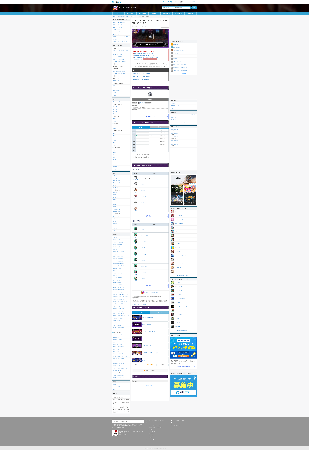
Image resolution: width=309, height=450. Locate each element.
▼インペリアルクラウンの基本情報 (141, 73)
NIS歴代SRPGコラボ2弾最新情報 (119, 61)
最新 (189, 114)
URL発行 (151, 364)
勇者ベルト (143, 184)
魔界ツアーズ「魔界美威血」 (119, 59)
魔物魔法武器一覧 (116, 211)
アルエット (115, 95)
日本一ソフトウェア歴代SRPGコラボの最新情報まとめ (146, 57)
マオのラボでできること (118, 242)
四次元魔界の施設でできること (119, 258)
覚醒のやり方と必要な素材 (118, 299)
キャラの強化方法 (116, 246)
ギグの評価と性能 (176, 55)
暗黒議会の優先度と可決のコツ (119, 263)
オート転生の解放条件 (117, 277)
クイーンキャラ (116, 145)
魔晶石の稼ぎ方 (116, 337)
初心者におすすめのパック (118, 377)
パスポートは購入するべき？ (119, 375)
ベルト (135, 185)
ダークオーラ (143, 272)
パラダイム (143, 202)
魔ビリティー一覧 (116, 182)
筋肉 (136, 210)
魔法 (136, 280)
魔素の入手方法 (116, 351)
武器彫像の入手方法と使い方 (119, 358)
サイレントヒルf (178, 314)
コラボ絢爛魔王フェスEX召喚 (119, 71)
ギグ (114, 85)
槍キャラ (115, 154)
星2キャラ (115, 111)
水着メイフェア (116, 80)
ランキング (193, 114)
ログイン (194, 1)
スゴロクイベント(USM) (118, 54)
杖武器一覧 (115, 206)
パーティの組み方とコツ (118, 322)
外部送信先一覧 (176, 425)
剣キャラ (115, 150)
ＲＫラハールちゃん (117, 88)
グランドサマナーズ (179, 263)
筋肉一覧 (115, 228)
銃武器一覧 (115, 201)
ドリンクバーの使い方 (117, 325)
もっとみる (183, 122)
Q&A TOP (173, 103)
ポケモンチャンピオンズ (180, 286)
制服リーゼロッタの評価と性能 (179, 64)
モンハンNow (177, 243)
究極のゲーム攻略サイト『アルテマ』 (157, 420)
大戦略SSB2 (177, 326)
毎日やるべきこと (116, 239)
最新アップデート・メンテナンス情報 (120, 36)
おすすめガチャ (178, 13)
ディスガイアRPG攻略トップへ (151, 292)
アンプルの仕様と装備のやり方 (119, 261)
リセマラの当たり (130, 13)
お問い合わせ (151, 433)
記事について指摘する (151, 370)
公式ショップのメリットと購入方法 (120, 41)
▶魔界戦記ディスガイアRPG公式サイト (140, 304)
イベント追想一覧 (116, 280)
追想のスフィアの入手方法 (118, 346)
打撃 (136, 274)
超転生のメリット (116, 249)
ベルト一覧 (115, 218)
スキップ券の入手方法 (117, 344)
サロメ (114, 92)
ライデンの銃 (143, 254)
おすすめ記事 (141, 312)
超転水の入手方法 (116, 349)
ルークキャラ (115, 138)
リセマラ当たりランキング (118, 27)
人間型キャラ (115, 118)
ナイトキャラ (115, 142)
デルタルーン (177, 322)
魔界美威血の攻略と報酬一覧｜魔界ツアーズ (144, 55)
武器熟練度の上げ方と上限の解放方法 (120, 296)
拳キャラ (115, 152)
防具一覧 (115, 178)
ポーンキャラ (115, 135)
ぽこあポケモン (178, 282)
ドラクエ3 (177, 318)
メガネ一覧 (115, 225)
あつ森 (176, 310)
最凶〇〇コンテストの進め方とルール (120, 294)
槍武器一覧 (115, 197)
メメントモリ (177, 271)
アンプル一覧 (115, 187)
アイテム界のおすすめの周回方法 (180, 70)
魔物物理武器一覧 (116, 209)
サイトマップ (151, 435)
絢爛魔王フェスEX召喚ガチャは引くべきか (143, 53)
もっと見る (183, 73)
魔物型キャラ (115, 121)
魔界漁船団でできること (118, 268)
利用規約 (150, 429)
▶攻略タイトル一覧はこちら (183, 275)
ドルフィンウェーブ (179, 215)
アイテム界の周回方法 (117, 244)
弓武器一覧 (115, 199)
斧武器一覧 (115, 204)
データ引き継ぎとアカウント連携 (119, 284)
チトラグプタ (143, 241)
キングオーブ (143, 196)
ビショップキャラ (116, 140)
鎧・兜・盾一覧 (116, 216)
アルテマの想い (152, 423)
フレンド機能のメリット (118, 256)
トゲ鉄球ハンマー (144, 260)
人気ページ (159, 312)
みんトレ (176, 227)
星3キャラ (115, 109)
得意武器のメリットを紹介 (118, 308)
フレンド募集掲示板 (117, 386)
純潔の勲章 (143, 278)
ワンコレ (176, 259)
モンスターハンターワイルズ (181, 306)
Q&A (114, 389)
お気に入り (163, 364)
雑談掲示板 (190, 13)
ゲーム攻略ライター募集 (178, 420)
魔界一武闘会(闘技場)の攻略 (118, 289)
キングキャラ (115, 133)
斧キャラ (115, 161)
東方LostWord (178, 267)
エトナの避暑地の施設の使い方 (119, 265)
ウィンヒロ (177, 235)
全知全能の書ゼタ (116, 90)
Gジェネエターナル (179, 223)
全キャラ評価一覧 (116, 101)
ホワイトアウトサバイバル (180, 255)
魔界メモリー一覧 (116, 180)
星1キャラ (115, 113)
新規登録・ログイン (175, 105)
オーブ (135, 198)
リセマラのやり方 (142, 13)
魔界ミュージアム (116, 270)
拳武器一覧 (115, 194)
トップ (118, 13)
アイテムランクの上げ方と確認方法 (120, 301)
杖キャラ (115, 164)
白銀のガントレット (145, 235)
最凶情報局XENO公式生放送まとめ (120, 39)
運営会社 (150, 437)
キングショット (178, 239)
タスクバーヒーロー (179, 290)
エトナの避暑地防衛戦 (117, 56)
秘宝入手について (174, 117)
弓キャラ (115, 157)
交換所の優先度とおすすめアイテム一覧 (121, 315)
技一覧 (114, 185)
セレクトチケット (174, 119)
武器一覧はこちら (150, 285)
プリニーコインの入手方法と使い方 (120, 368)
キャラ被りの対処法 (117, 282)
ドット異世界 (177, 251)
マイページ (173, 108)
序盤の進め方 (115, 237)
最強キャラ (154, 13)
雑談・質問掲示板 (176, 47)
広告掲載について (152, 431)
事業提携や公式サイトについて (155, 427)
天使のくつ (143, 190)
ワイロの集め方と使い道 (118, 353)
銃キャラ (115, 159)
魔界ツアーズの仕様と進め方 (119, 327)
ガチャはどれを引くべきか (118, 31)
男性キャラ (115, 126)
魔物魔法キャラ (116, 169)
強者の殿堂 (115, 275)
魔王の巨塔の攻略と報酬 (118, 318)
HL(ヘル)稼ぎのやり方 (117, 334)
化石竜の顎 (143, 247)
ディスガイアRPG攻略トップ (119, 22)
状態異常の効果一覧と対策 (118, 287)
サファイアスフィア (179, 211)
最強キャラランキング (117, 24)
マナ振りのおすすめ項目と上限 (119, 303)
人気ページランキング (177, 61)
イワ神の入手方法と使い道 (118, 363)
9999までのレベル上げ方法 (118, 251)
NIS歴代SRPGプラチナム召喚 (119, 73)
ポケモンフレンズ (178, 247)
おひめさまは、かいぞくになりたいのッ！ (120, 51)
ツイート (138, 364)
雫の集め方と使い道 (117, 370)
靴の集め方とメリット (117, 365)
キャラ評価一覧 (166, 13)
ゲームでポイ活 (166, 1)
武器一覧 (115, 175)
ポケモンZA (177, 302)
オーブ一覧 (115, 223)
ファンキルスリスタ (179, 219)
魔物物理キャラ (116, 166)
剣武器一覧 (115, 192)
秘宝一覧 (115, 230)
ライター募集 (151, 439)
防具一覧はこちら (150, 116)
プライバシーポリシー (178, 423)
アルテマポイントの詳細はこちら (183, 366)
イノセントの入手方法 (117, 339)
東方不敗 (142, 229)
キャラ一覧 (175, 53)
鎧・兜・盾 (142, 102)
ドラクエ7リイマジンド (180, 298)
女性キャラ (115, 128)
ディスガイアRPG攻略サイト (128, 7)
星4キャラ (115, 106)
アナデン (176, 231)
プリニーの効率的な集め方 (118, 313)
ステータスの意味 (116, 320)
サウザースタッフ (144, 266)
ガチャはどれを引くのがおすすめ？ (180, 67)
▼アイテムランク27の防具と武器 (141, 79)
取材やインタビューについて (155, 425)
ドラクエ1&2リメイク (179, 294)
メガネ (135, 204)
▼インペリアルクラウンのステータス (142, 76)
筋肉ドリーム (143, 209)
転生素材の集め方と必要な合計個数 (120, 356)
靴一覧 (114, 221)
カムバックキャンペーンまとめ (119, 306)
